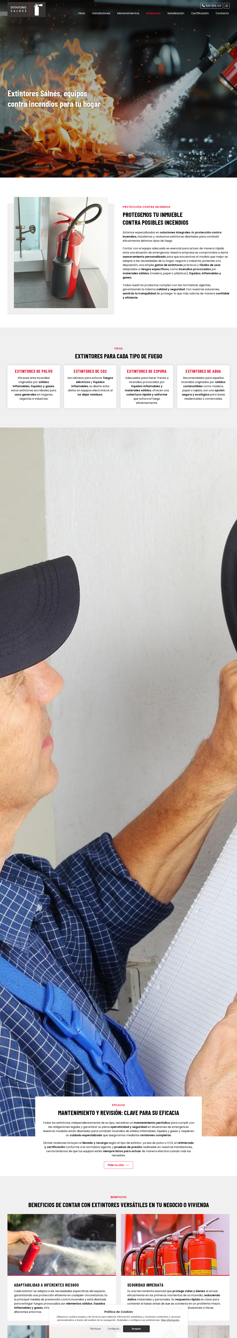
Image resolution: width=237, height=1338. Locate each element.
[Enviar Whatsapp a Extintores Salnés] (227, 5)
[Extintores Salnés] (26, 9)
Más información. (170, 1320)
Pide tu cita (116, 1165)
